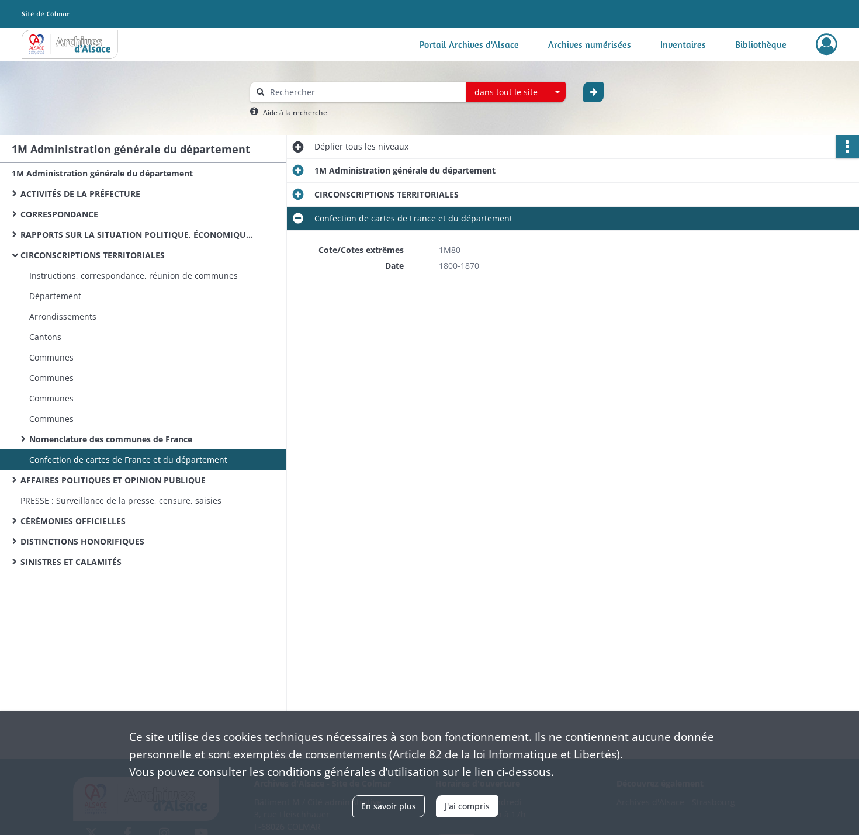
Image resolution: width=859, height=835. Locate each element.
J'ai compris (467, 806)
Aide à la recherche (295, 112)
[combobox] (516, 92)
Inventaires (683, 44)
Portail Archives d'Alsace (469, 44)
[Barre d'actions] (847, 146)
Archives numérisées (589, 44)
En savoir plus (388, 806)
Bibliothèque (761, 44)
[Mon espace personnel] (826, 44)
